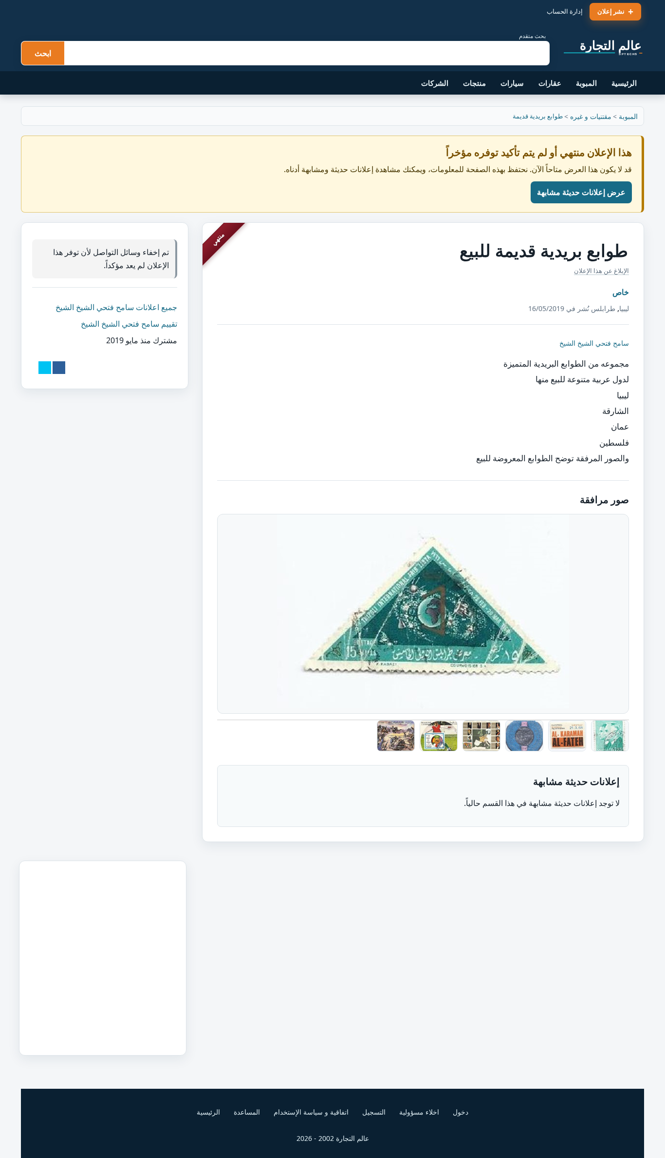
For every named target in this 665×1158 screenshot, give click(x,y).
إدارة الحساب (565, 11)
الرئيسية (624, 83)
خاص (620, 292)
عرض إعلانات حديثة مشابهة (581, 192)
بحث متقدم (532, 36)
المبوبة (586, 83)
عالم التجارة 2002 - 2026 (332, 1138)
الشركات (434, 83)
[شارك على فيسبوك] (59, 367)
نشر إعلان (611, 11)
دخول (460, 1112)
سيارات (512, 83)
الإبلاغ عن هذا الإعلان (601, 270)
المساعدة (247, 1112)
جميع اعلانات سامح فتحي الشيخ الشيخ (116, 307)
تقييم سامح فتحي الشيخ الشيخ (129, 323)
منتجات (474, 83)
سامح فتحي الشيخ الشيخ (594, 343)
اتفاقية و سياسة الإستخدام (311, 1112)
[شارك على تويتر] (44, 367)
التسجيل (374, 1112)
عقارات (549, 83)
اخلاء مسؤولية (419, 1112)
